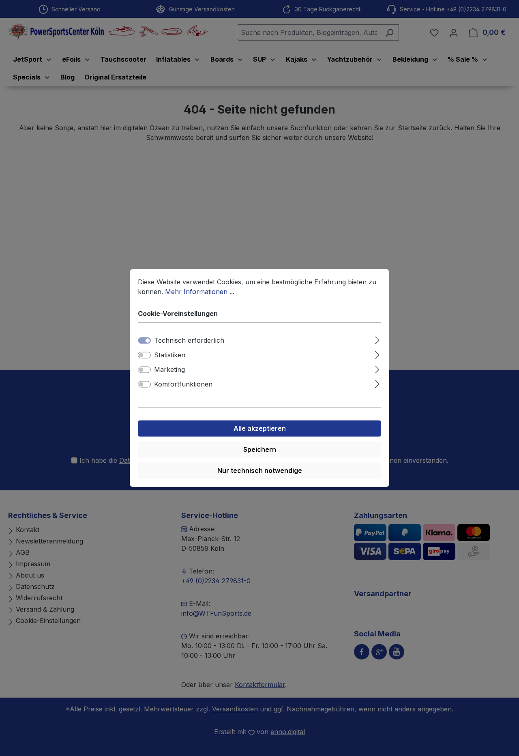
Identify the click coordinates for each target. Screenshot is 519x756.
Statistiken (169, 355)
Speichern (259, 450)
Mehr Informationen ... (199, 292)
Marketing (169, 370)
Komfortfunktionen (183, 384)
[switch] (144, 355)
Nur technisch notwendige (259, 471)
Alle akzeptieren (260, 429)
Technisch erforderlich (189, 341)
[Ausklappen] (377, 339)
